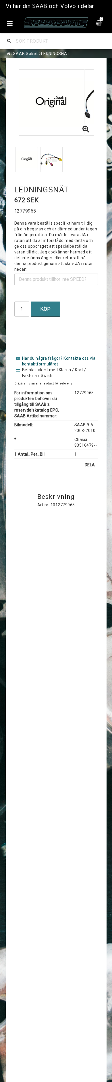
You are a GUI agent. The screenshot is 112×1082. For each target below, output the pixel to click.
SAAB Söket (25, 53)
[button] (86, 129)
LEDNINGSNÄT (55, 53)
